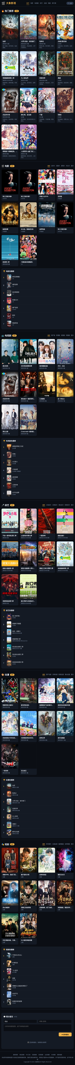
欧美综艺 (67, 505)
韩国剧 (68, 335)
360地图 (53, 1054)
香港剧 (58, 335)
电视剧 (36, 3)
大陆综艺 (48, 505)
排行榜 (54, 3)
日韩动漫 (54, 674)
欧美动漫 (61, 674)
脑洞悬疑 (61, 844)
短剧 (49, 3)
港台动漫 (67, 674)
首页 (27, 3)
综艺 (41, 3)
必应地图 (47, 1054)
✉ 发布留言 (65, 1034)
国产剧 (53, 335)
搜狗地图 (59, 1054)
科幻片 (68, 166)
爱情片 (63, 166)
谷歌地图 (40, 1054)
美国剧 (63, 335)
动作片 (53, 166)
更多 (72, 166)
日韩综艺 (54, 505)
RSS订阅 (28, 1054)
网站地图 (22, 1054)
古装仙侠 (54, 844)
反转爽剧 (67, 844)
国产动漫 (48, 674)
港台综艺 (61, 505)
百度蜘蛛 (34, 1054)
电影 (31, 3)
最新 (49, 166)
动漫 (45, 3)
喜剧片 (58, 166)
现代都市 (48, 844)
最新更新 (15, 1054)
